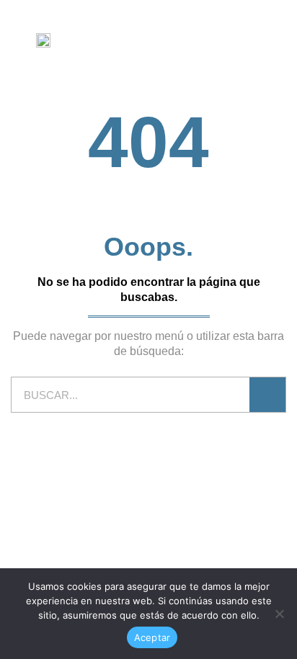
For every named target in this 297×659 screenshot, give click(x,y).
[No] (279, 613)
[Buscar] (267, 394)
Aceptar (152, 637)
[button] (279, 40)
